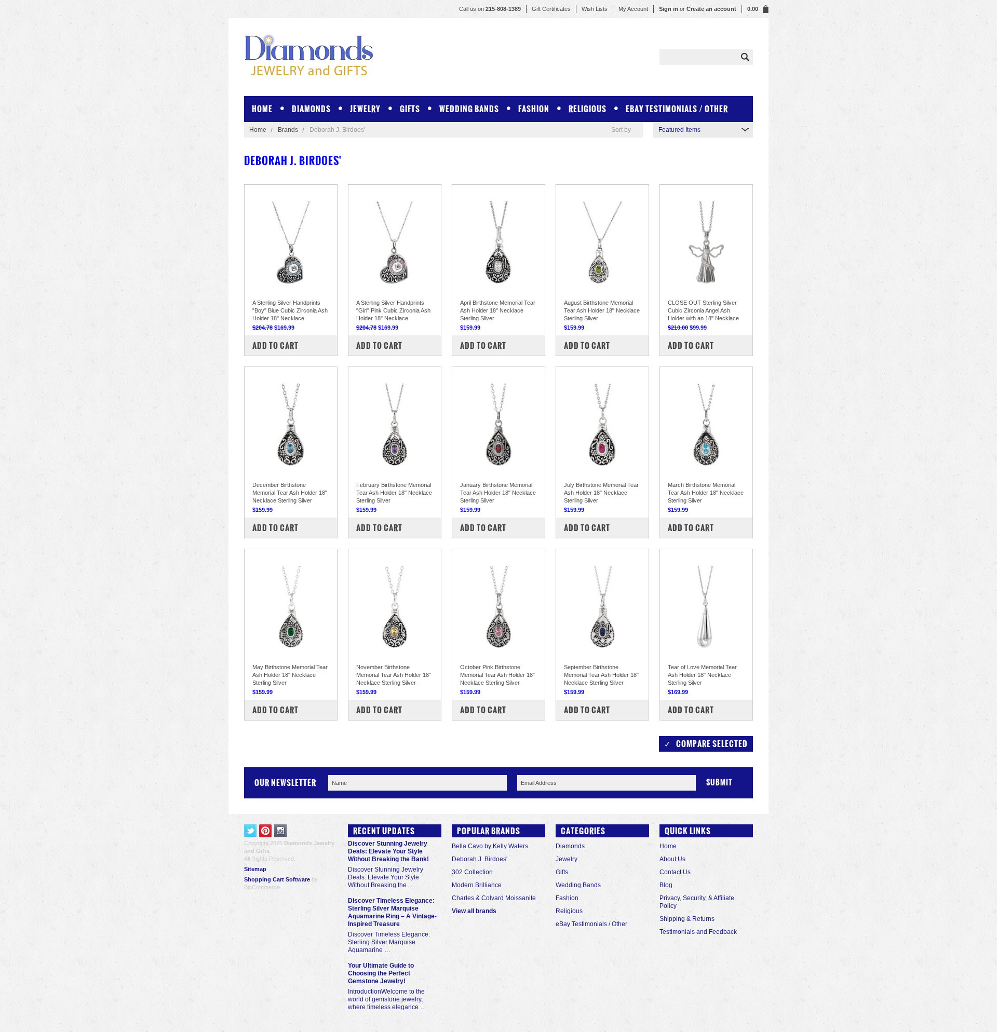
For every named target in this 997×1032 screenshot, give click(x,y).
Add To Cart (275, 345)
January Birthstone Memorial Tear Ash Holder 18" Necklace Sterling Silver (498, 493)
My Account (633, 9)
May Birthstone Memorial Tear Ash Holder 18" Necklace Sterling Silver (290, 675)
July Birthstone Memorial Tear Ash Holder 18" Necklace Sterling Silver (601, 493)
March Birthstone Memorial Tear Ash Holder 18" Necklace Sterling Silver (706, 493)
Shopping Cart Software (277, 879)
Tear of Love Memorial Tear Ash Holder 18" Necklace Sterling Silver (702, 675)
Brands (288, 129)
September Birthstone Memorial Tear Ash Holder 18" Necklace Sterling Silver (601, 675)
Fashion (533, 109)
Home (257, 129)
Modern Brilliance (477, 885)
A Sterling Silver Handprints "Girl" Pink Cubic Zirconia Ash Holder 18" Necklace (393, 310)
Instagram (280, 830)
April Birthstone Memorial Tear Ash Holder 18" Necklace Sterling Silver (497, 310)
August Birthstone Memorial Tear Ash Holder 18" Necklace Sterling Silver (602, 310)
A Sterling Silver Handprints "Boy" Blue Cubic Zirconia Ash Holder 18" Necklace (290, 310)
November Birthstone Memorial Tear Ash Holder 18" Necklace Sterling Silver (393, 675)
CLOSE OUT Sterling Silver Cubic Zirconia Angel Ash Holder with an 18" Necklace (703, 310)
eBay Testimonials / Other (677, 109)
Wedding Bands (469, 109)
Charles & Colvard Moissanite (494, 898)
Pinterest (265, 830)
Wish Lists (595, 9)
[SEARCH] (745, 57)
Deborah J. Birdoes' (479, 859)
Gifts (410, 109)
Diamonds (311, 109)
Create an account (711, 9)
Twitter (250, 830)
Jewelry (365, 109)
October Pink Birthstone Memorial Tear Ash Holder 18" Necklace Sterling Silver (497, 675)
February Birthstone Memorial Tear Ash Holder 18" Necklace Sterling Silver (394, 493)
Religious (588, 109)
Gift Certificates (551, 9)
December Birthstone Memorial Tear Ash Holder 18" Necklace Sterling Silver (289, 493)
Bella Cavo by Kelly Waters (490, 846)
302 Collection (472, 872)
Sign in (668, 9)
